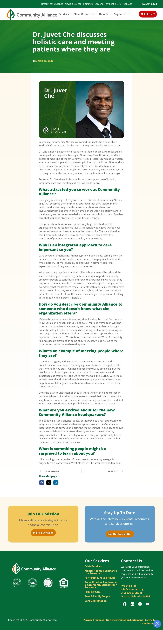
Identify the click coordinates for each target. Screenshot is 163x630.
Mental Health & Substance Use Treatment (101, 572)
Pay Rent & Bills (113, 3)
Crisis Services (93, 566)
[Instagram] (140, 604)
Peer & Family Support (98, 596)
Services (64, 14)
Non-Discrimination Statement (124, 619)
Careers (99, 3)
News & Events (73, 3)
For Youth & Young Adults (100, 577)
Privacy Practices (93, 619)
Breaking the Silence (52, 3)
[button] (41, 482)
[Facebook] (124, 604)
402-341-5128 (149, 3)
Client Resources (83, 14)
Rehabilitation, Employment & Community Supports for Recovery (101, 585)
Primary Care (93, 592)
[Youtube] (147, 604)
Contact (127, 3)
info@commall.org (132, 589)
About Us (103, 14)
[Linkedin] (132, 604)
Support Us (120, 14)
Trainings (88, 3)
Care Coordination (96, 600)
